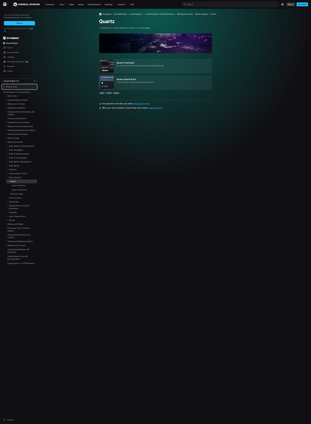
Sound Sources (15, 198)
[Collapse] (5, 142)
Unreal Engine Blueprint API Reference (18, 250)
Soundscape (14, 202)
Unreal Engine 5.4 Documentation (16, 92)
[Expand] (5, 96)
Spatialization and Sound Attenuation (19, 207)
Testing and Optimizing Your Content (18, 236)
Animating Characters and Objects (21, 130)
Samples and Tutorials (16, 245)
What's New (12, 96)
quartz (116, 93)
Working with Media (15, 224)
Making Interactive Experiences (20, 126)
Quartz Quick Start (19, 190)
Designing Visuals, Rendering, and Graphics (21, 113)
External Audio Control (18, 173)
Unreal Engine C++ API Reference (21, 263)
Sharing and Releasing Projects (20, 241)
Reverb (12, 220)
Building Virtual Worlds (16, 108)
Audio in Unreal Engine (18, 158)
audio (102, 93)
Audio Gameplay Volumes (19, 154)
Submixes (13, 212)
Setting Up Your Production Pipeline (18, 229)
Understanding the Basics (17, 100)
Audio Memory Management (20, 162)
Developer (107, 14)
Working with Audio (15, 142)
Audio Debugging (16, 150)
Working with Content (16, 104)
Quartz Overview (19, 185)
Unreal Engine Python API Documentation (17, 257)
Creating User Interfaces (17, 134)
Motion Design (13, 138)
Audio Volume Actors (17, 216)
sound (109, 93)
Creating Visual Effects (16, 118)
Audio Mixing (14, 166)
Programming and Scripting (18, 122)
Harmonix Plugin (16, 194)
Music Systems (15, 177)
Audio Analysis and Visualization (22, 146)
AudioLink (13, 170)
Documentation (120, 14)
